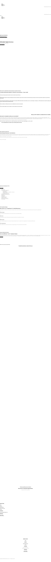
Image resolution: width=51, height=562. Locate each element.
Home (2, 16)
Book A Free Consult (2, 508)
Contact (2, 5)
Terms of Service (2, 515)
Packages (25, 542)
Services (2, 4)
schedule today (2, 44)
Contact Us (1, 188)
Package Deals (5, 37)
